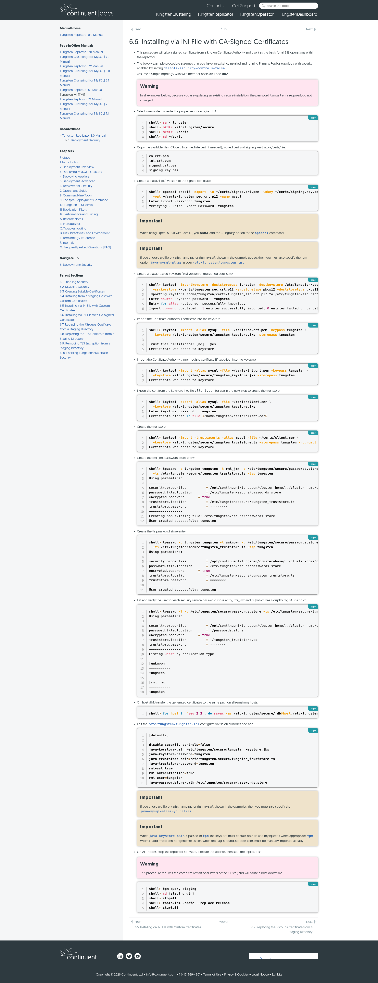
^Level (223, 922)
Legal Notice (260, 974)
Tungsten (173, 14)
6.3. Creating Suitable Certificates (82, 291)
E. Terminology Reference (77, 238)
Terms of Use (212, 974)
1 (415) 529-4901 (189, 974)
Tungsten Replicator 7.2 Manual (81, 66)
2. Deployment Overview (77, 167)
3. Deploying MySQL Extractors (81, 172)
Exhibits (277, 974)
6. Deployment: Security (84, 140)
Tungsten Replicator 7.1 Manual (81, 99)
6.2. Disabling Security (74, 287)
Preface (65, 157)
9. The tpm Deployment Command (84, 200)
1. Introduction (69, 162)
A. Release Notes (71, 219)
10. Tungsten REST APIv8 (76, 205)
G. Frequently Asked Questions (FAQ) (85, 247)
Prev (138, 29)
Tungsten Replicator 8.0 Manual (81, 35)
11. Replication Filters (73, 209)
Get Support (243, 5)
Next (309, 29)
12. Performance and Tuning (79, 214)
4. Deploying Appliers (74, 176)
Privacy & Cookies (236, 974)
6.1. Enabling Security (74, 282)
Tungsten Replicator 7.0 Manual (81, 52)
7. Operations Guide (73, 191)
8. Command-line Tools (76, 195)
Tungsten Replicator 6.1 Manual (81, 90)
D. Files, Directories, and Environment (85, 233)
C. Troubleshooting (73, 228)
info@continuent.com (161, 974)
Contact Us (217, 5)
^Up (224, 29)
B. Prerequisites (70, 224)
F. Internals (67, 242)
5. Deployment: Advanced (77, 181)
